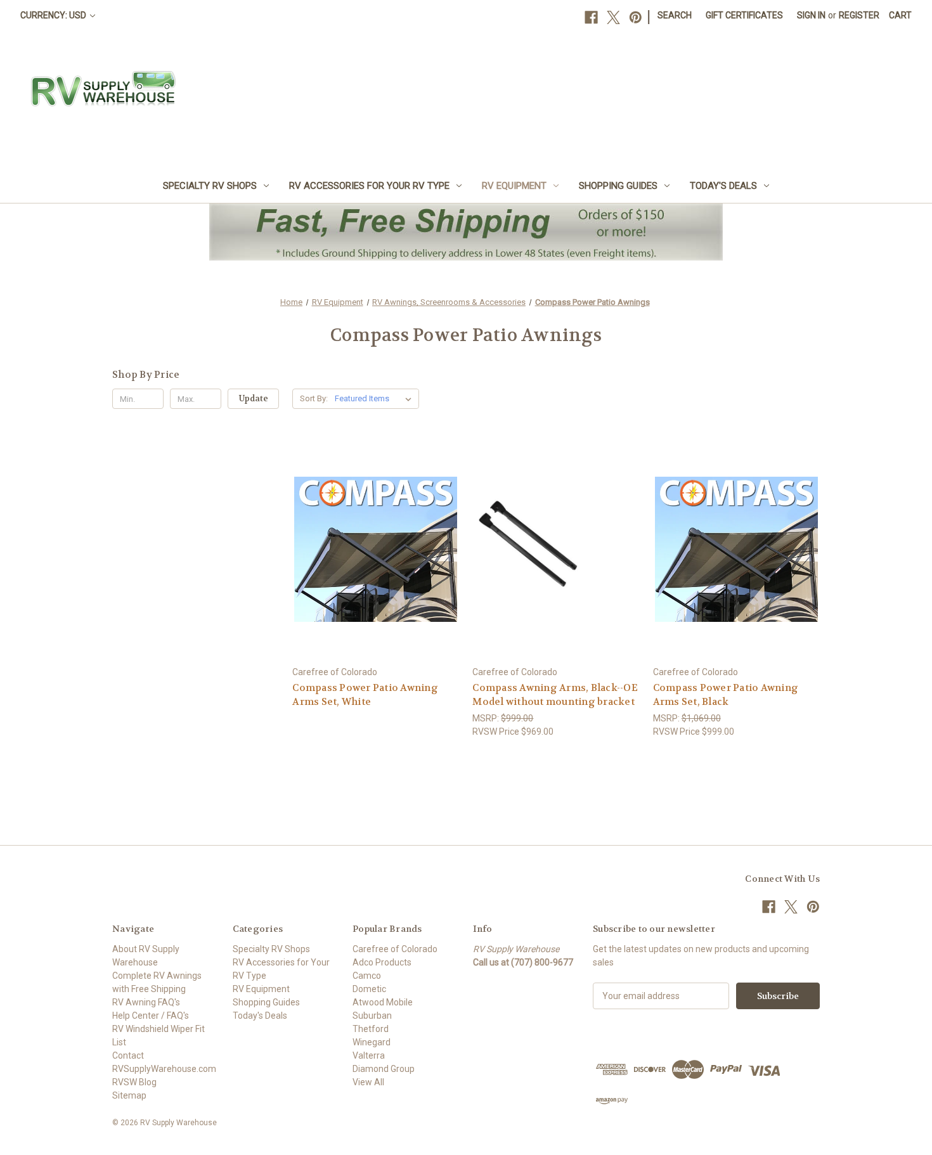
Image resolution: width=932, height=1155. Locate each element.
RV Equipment (514, 185)
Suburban (372, 1015)
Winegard (372, 1042)
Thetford (371, 1029)
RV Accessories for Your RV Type (369, 185)
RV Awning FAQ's (146, 1002)
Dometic (369, 989)
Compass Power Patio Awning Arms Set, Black (726, 695)
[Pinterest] (635, 17)
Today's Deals (723, 185)
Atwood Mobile (383, 1002)
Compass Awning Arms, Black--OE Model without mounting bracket (555, 695)
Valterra (369, 1055)
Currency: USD (54, 15)
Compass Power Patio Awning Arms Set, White (365, 695)
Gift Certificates (744, 15)
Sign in (811, 15)
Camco (367, 976)
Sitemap (129, 1095)
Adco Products (382, 962)
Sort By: (314, 398)
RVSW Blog (134, 1082)
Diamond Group (384, 1069)
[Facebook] (591, 17)
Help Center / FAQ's (150, 1015)
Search (674, 15)
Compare (372, 549)
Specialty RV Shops (210, 185)
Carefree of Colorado (395, 949)
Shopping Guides (618, 185)
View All (368, 1082)
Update (253, 398)
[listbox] (375, 398)
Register (859, 15)
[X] (613, 17)
